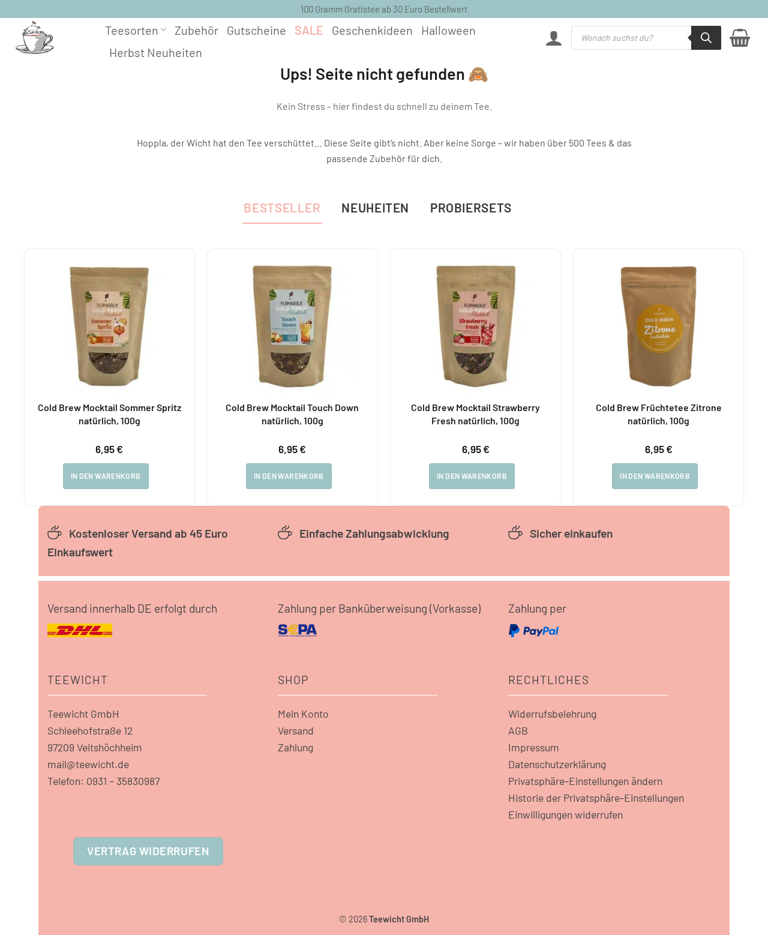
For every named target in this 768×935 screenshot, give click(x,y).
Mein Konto (303, 713)
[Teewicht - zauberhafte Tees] (51, 37)
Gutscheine (256, 30)
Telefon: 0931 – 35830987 (103, 780)
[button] (554, 38)
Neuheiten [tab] (375, 207)
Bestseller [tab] (282, 207)
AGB (518, 730)
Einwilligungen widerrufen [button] (565, 814)
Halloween (448, 30)
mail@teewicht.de (88, 764)
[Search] (706, 38)
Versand (296, 730)
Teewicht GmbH (83, 713)
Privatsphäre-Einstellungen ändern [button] (585, 780)
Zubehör (196, 30)
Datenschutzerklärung (557, 764)
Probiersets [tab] (471, 207)
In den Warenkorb (106, 476)
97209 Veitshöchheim (94, 747)
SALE (309, 30)
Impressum (533, 747)
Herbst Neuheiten (155, 52)
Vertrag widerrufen (148, 851)
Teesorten (131, 30)
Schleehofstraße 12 (90, 730)
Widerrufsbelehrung (552, 713)
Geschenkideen (372, 30)
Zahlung (295, 747)
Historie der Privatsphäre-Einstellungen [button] (596, 797)
